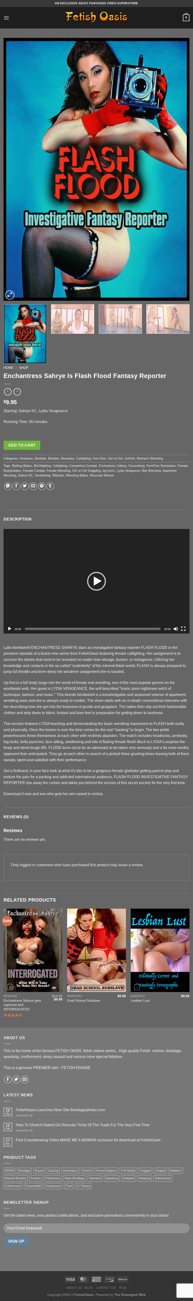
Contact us (106, 1287)
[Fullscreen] (183, 628)
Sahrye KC (25, 475)
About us (74, 1287)
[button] (96, 581)
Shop (23, 368)
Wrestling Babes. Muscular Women (90, 475)
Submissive (13, 1186)
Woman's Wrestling (150, 458)
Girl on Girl (115, 458)
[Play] (9, 628)
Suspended (33, 1186)
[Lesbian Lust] (160, 950)
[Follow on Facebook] (8, 1079)
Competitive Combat (83, 466)
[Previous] (13, 169)
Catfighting (83, 458)
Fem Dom (99, 458)
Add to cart (22, 445)
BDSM (9, 1170)
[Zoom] (9, 295)
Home (8, 368)
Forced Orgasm (106, 1170)
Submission (163, 1178)
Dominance (70, 1170)
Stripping (144, 1178)
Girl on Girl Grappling (86, 470)
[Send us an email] (25, 1079)
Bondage (24, 1170)
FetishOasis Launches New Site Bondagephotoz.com (60, 1110)
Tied (69, 1186)
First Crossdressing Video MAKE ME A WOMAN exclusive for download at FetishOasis (88, 1140)
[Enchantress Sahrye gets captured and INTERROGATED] (33, 950)
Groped (160, 1170)
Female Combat (34, 470)
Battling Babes (22, 466)
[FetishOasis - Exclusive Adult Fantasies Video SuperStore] (96, 17)
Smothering (42, 475)
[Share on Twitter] (25, 486)
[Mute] (175, 628)
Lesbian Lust (140, 1000)
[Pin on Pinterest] (42, 486)
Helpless (175, 1170)
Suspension (53, 1186)
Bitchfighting (42, 466)
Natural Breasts (15, 1178)
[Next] (180, 169)
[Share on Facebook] (16, 486)
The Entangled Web (130, 1295)
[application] (96, 581)
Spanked (95, 1178)
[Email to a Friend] (33, 486)
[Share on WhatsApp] (8, 486)
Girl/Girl (130, 458)
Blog (89, 1287)
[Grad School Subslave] (96, 950)
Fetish (87, 1170)
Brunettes (67, 458)
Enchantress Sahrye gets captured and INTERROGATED (22, 1005)
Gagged (145, 1170)
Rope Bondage (74, 1178)
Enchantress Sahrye (113, 466)
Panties (36, 1178)
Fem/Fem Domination (161, 466)
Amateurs (26, 458)
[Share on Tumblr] (50, 486)
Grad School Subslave (83, 1000)
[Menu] (6, 18)
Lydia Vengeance (128, 470)
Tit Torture (83, 1186)
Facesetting (137, 466)
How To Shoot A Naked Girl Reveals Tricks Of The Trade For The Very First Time (83, 1125)
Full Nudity (128, 1170)
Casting (53, 1170)
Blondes (53, 458)
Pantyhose (52, 1178)
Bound (39, 1170)
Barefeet (40, 458)
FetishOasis (84, 1295)
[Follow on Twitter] (16, 1079)
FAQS (123, 1287)
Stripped (128, 1178)
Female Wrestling (58, 470)
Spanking (111, 1178)
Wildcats (58, 475)
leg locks (109, 470)
